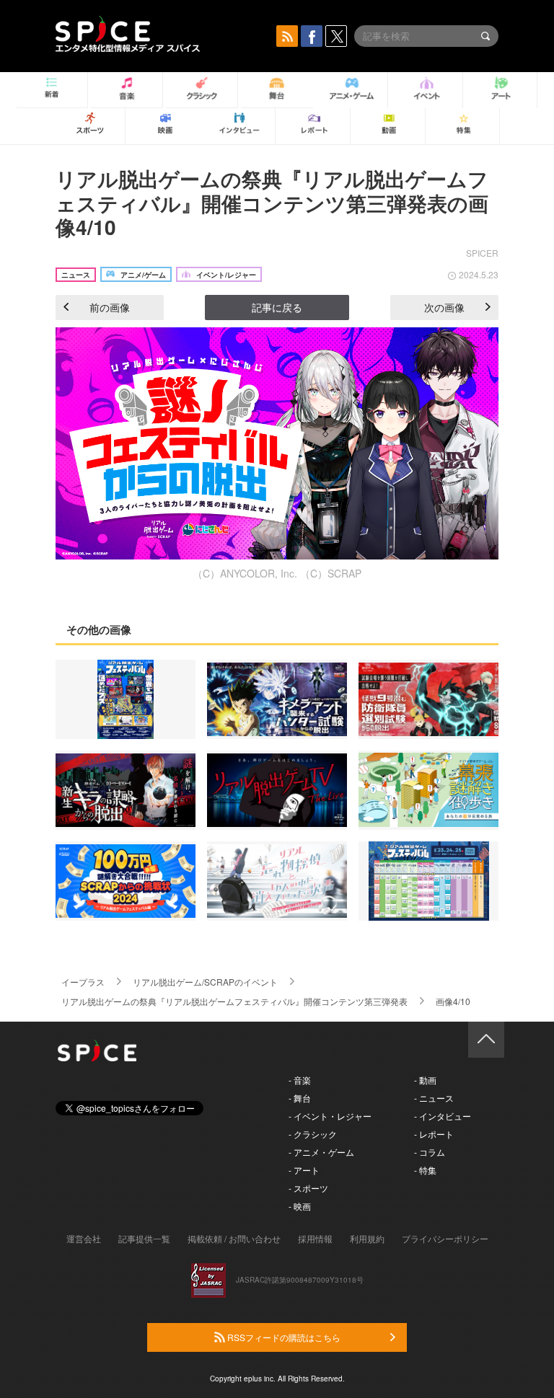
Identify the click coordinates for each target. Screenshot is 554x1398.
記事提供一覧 (144, 1238)
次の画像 (444, 307)
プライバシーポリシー (445, 1238)
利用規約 (367, 1238)
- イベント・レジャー (330, 1116)
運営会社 (83, 1238)
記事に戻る (277, 307)
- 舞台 (300, 1098)
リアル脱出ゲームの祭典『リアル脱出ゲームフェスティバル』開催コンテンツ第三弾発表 (234, 1001)
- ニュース (434, 1098)
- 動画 (425, 1080)
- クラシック (313, 1134)
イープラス (83, 981)
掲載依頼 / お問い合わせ (234, 1238)
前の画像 (109, 307)
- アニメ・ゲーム (321, 1152)
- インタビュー (442, 1116)
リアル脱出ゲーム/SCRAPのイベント (205, 981)
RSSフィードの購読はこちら (282, 1337)
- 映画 (300, 1206)
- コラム (429, 1152)
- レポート (434, 1134)
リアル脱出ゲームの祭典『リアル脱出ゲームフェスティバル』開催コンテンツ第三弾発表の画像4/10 (272, 203)
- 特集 (425, 1170)
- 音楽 (300, 1080)
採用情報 (315, 1238)
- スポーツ (308, 1188)
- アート (304, 1170)
